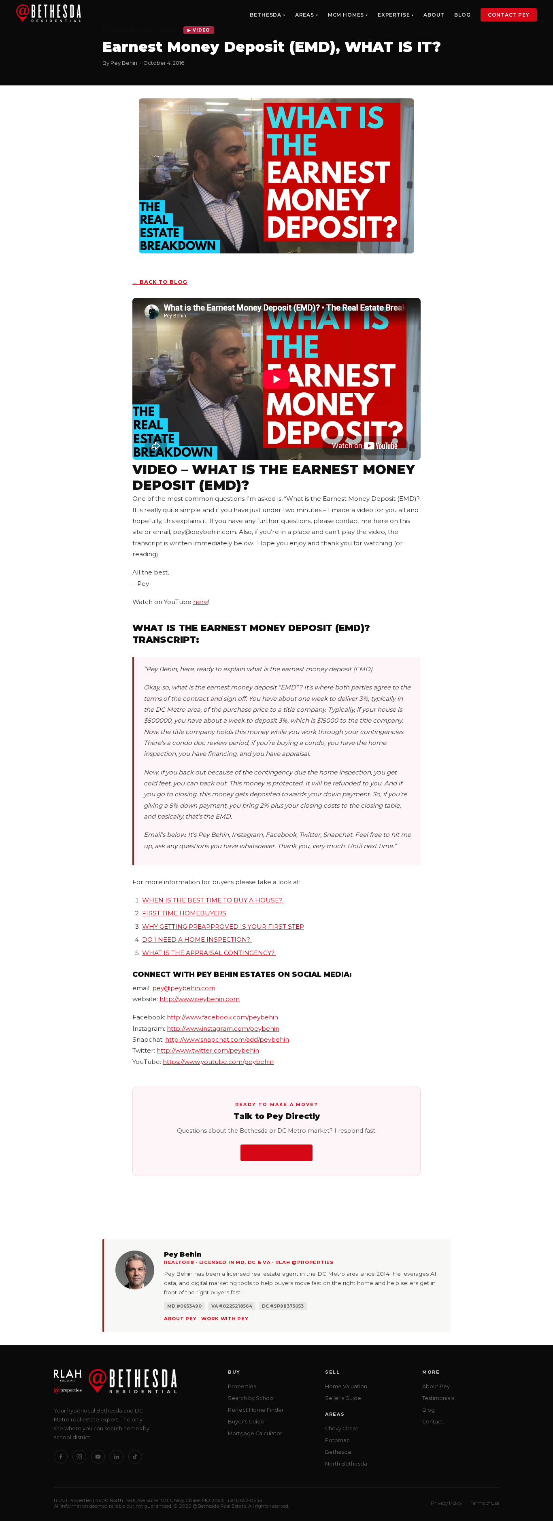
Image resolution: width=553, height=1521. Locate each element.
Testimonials (438, 1398)
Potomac (337, 1440)
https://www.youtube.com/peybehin (218, 1062)
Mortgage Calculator (255, 1433)
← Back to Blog (159, 282)
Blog (462, 15)
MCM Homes (346, 15)
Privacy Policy (446, 1503)
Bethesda (265, 15)
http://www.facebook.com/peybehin (222, 1017)
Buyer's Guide (246, 1422)
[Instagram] (79, 1457)
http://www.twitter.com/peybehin (208, 1050)
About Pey (180, 1318)
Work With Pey (224, 1318)
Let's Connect (277, 1153)
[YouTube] (98, 1457)
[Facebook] (61, 1457)
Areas (304, 15)
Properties (242, 1386)
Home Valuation (346, 1386)
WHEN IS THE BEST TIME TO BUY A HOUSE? (213, 900)
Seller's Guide (343, 1398)
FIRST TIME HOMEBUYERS (184, 913)
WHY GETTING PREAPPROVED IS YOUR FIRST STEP (223, 926)
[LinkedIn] (116, 1457)
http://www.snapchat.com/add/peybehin (227, 1039)
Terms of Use (484, 1503)
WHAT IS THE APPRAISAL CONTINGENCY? (209, 953)
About (434, 15)
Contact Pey (509, 15)
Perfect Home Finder (256, 1410)
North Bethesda (346, 1464)
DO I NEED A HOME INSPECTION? (197, 939)
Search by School (251, 1398)
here (200, 602)
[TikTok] (135, 1457)
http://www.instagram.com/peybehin (223, 1028)
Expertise (394, 15)
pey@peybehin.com (183, 988)
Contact (432, 1422)
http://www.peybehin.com (200, 999)
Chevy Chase (342, 1428)
